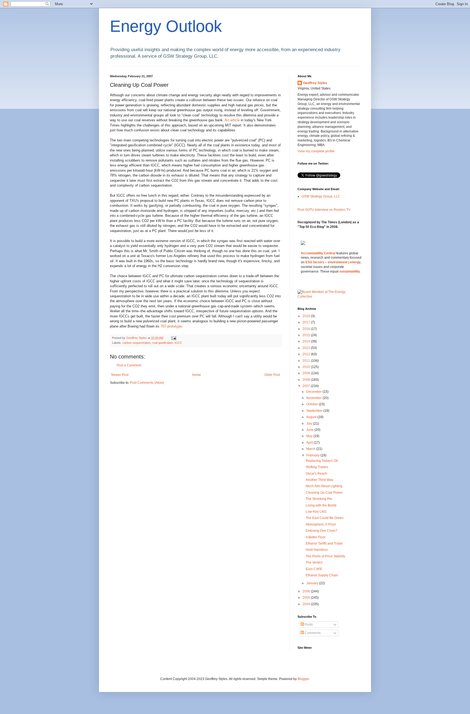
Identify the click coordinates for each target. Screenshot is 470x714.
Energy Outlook (166, 26)
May (309, 436)
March (311, 449)
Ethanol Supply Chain (322, 575)
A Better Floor (316, 537)
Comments (312, 633)
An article (233, 120)
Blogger (303, 679)
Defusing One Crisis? (321, 531)
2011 (306, 361)
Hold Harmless (317, 550)
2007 (306, 386)
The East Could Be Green (325, 518)
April (310, 442)
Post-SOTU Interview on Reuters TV (324, 210)
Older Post (272, 375)
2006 (306, 591)
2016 (306, 329)
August (311, 417)
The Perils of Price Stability (325, 556)
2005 (306, 597)
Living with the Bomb (321, 505)
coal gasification (162, 342)
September (314, 411)
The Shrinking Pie (319, 499)
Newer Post (119, 375)
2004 (306, 604)
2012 (306, 354)
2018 (306, 316)
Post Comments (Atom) (147, 383)
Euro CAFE (314, 569)
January (312, 583)
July (309, 423)
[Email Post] (173, 337)
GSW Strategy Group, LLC (321, 196)
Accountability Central (318, 253)
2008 (306, 380)
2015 (306, 335)
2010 (306, 367)
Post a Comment (129, 365)
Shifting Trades (317, 467)
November (314, 398)
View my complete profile (316, 151)
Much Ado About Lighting (324, 486)
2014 (306, 341)
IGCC (178, 342)
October (312, 404)
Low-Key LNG (316, 512)
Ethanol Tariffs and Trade (324, 543)
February (313, 455)
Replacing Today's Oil (322, 461)
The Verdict (314, 562)
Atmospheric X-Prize (321, 524)
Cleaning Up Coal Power (324, 492)
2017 (306, 322)
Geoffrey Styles (315, 83)
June (310, 430)
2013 (306, 348)
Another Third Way (319, 480)
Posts (308, 624)
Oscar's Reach (316, 473)
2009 (306, 373)
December (314, 392)
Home (196, 375)
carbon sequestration (136, 342)
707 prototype (171, 326)
